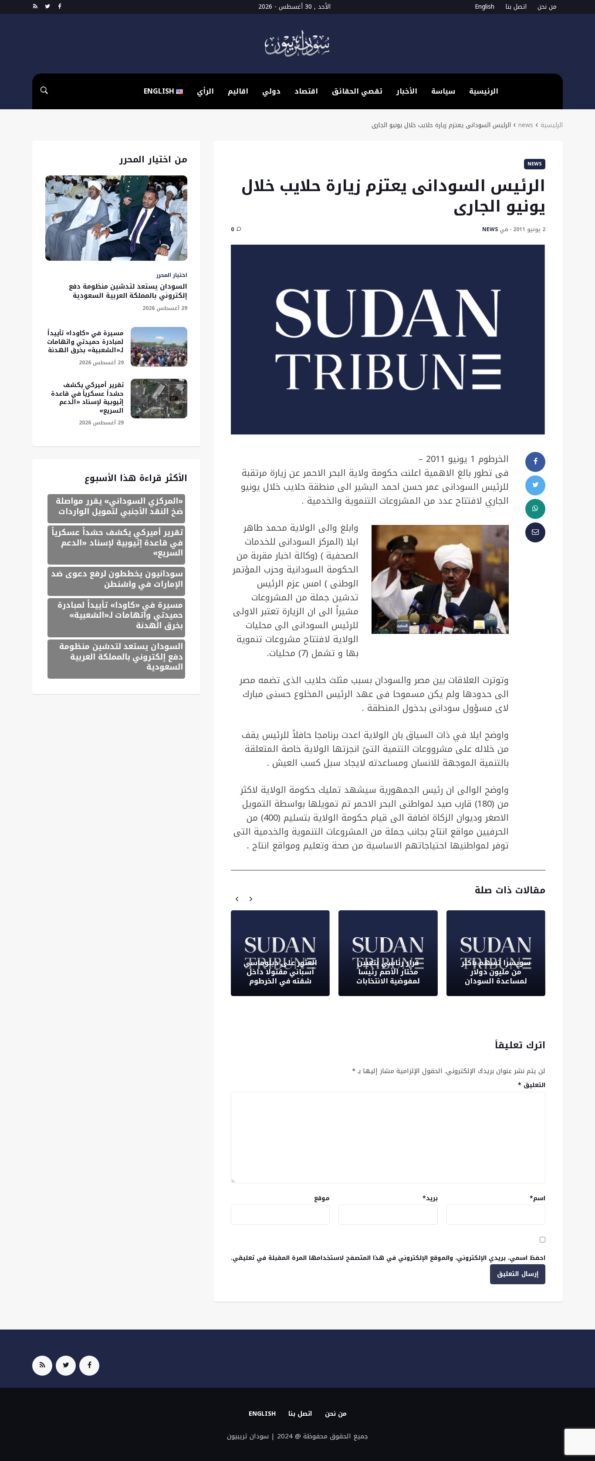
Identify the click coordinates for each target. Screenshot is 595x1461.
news (525, 125)
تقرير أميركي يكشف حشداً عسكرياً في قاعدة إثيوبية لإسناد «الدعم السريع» (87, 398)
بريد (430, 1198)
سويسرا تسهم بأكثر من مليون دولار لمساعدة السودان (496, 972)
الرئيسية (483, 91)
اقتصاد (306, 91)
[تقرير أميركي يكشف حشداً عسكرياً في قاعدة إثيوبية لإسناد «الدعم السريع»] (159, 398)
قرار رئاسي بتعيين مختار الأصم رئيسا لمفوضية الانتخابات (388, 972)
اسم (537, 1198)
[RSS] (35, 7)
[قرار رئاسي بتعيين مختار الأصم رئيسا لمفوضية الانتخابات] (387, 953)
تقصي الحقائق (357, 91)
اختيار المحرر (171, 275)
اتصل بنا (516, 7)
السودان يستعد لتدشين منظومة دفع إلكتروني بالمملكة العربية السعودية (128, 291)
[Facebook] (59, 7)
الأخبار (406, 91)
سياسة (443, 91)
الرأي (205, 91)
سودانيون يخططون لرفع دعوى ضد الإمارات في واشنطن (117, 578)
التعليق (531, 1085)
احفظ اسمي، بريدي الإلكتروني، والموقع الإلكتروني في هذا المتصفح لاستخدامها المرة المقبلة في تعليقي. (388, 1257)
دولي (271, 91)
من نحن (547, 7)
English (484, 7)
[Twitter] (47, 7)
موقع (322, 1198)
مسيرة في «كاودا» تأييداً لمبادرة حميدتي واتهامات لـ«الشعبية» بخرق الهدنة (85, 341)
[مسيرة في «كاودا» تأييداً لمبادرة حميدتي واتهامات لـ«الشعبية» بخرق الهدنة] (159, 347)
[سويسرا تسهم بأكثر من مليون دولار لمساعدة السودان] (495, 953)
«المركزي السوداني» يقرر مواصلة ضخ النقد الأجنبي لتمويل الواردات (119, 506)
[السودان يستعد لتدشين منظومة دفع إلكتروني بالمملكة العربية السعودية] (116, 218)
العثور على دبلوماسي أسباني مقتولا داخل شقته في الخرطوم (280, 972)
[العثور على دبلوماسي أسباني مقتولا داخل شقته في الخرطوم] (280, 953)
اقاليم (238, 91)
